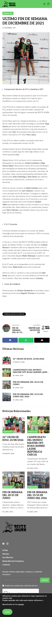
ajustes (21, 604)
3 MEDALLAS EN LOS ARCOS (14, 314)
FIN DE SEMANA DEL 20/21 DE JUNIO (12, 495)
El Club (5, 550)
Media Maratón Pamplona (13, 561)
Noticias (5, 554)
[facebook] (3, 544)
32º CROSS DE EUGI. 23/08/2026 (28, 359)
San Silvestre (7, 557)
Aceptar (7, 612)
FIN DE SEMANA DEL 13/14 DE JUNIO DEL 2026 (28, 395)
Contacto (6, 565)
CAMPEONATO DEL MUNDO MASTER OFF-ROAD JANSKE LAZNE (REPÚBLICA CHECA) (30, 372)
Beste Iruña (8, 13)
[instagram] (7, 544)
